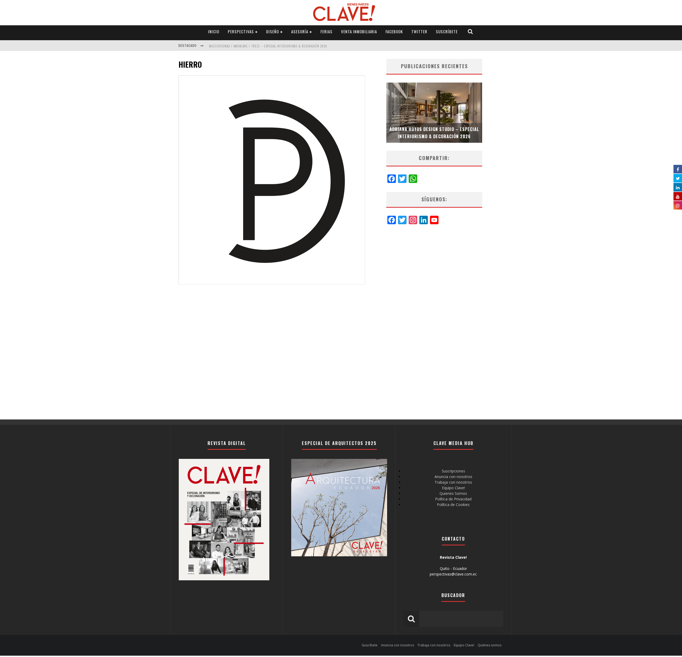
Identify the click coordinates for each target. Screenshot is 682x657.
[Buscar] (470, 31)
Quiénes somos (489, 645)
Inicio (213, 31)
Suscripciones (453, 471)
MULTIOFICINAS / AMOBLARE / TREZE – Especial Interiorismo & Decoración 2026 (268, 46)
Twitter (419, 31)
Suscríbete (447, 31)
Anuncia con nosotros (453, 476)
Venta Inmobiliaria (359, 31)
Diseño (272, 31)
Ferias (326, 31)
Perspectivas (241, 31)
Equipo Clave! (453, 487)
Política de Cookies (453, 504)
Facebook (394, 31)
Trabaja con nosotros (453, 482)
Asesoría (299, 31)
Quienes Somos (453, 493)
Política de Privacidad (453, 498)
